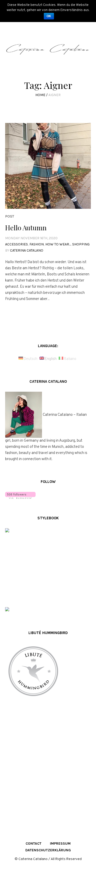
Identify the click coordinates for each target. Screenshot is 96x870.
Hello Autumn (26, 227)
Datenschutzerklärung (48, 850)
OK (49, 16)
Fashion (36, 244)
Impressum (60, 843)
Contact (33, 843)
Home (40, 95)
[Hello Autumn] (48, 166)
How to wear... (58, 244)
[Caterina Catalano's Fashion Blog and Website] (48, 51)
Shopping (81, 244)
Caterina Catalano (26, 250)
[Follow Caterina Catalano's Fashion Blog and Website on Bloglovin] (20, 495)
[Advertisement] (48, 764)
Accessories (16, 244)
